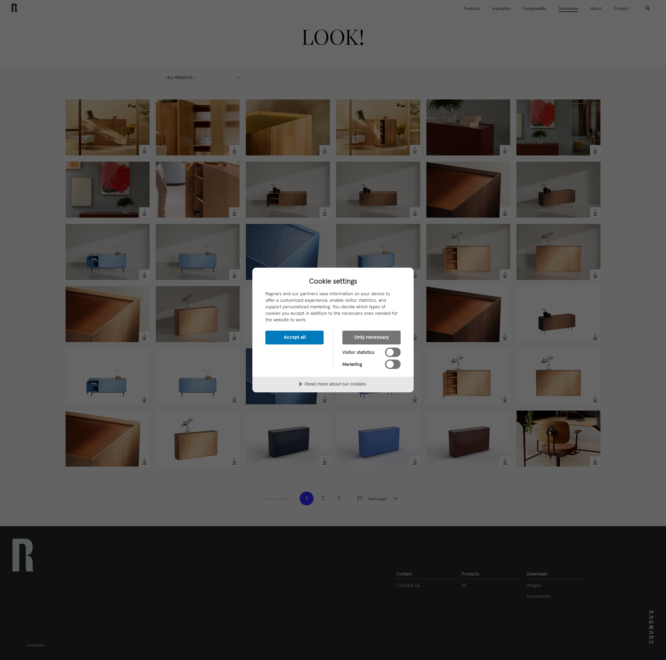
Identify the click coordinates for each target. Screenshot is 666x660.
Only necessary (371, 337)
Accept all (295, 337)
